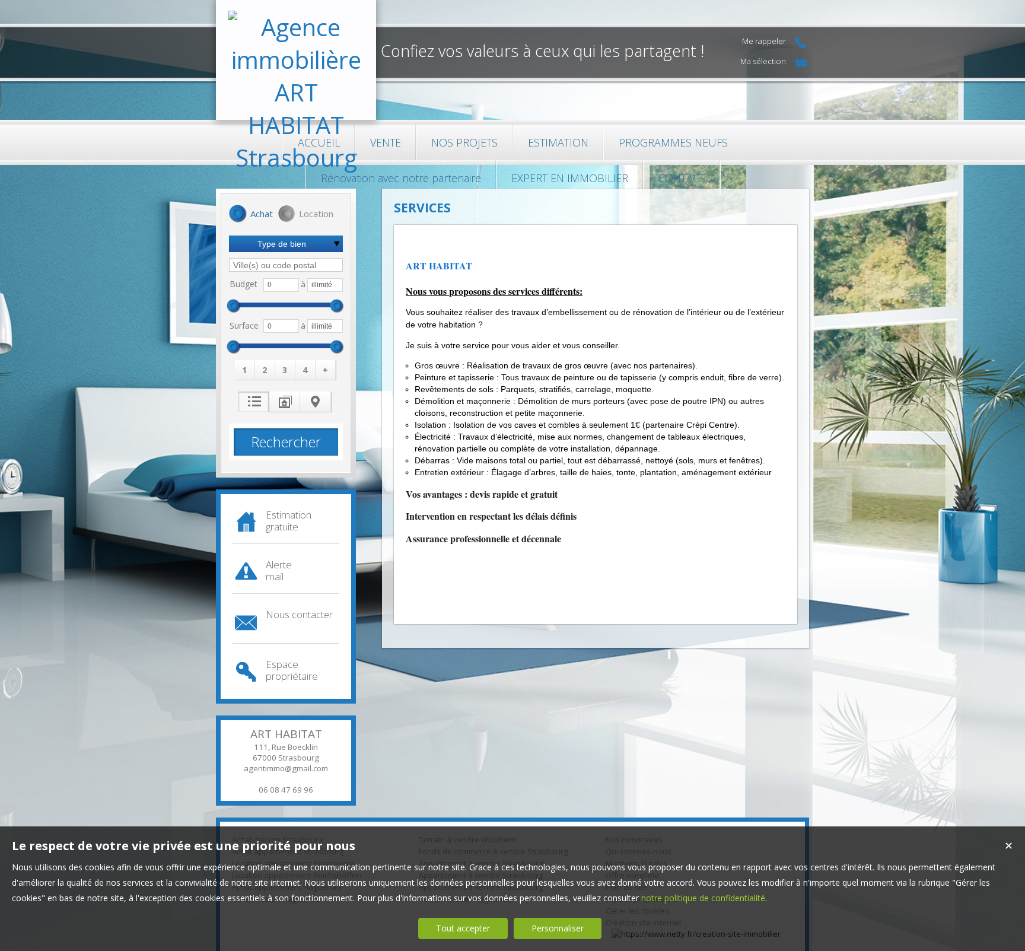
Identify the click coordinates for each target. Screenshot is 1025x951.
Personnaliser (557, 928)
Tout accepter (463, 928)
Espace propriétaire (292, 670)
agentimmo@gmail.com (286, 768)
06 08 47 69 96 (286, 789)
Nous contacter (299, 614)
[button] (251, 215)
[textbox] (286, 265)
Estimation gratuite (288, 520)
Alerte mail (279, 570)
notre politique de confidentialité (703, 898)
